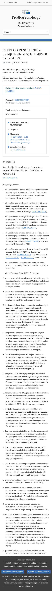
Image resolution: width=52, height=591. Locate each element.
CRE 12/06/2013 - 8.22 (19, 140)
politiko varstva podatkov (13, 583)
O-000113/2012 (24, 255)
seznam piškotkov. (26, 586)
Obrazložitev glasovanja (20, 142)
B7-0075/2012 (27, 257)
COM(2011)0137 (28, 228)
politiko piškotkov (36, 583)
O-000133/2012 (12, 257)
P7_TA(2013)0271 (17, 150)
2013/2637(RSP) (22, 100)
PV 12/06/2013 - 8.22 (19, 137)
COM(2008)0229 (39, 211)
